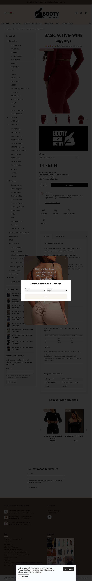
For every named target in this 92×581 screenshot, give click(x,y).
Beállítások (24, 577)
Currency (27, 289)
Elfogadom (69, 569)
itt (40, 572)
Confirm (46, 297)
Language (50, 289)
